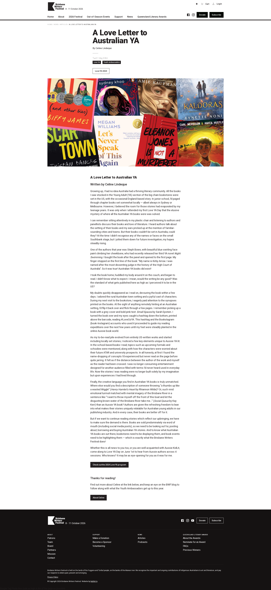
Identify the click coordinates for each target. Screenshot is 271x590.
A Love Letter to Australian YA (82, 24)
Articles (63, 24)
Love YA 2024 (101, 71)
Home (49, 24)
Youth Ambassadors (112, 62)
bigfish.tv (94, 581)
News (56, 24)
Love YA (97, 62)
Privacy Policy (52, 577)
